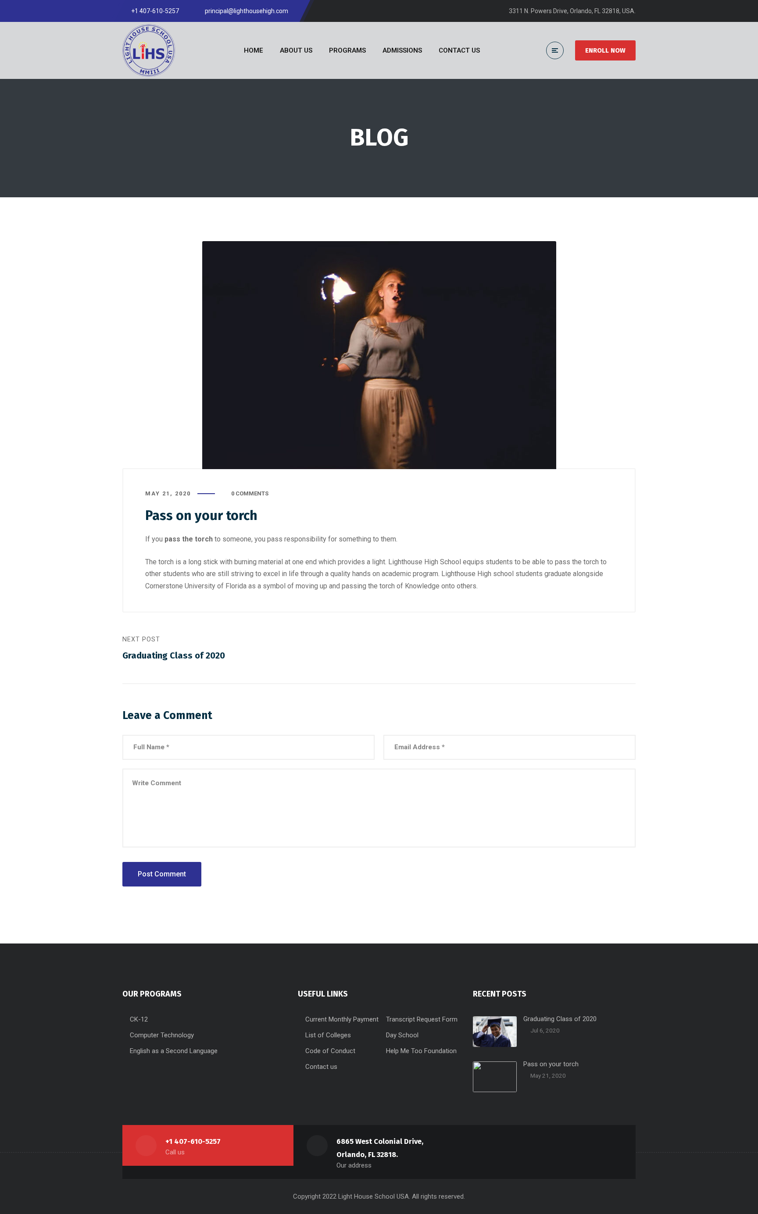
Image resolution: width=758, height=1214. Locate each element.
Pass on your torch (551, 1064)
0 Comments (249, 493)
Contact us (321, 1067)
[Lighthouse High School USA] (148, 50)
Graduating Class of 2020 (560, 1019)
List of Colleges (328, 1035)
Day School (402, 1035)
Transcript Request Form (422, 1019)
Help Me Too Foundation (421, 1051)
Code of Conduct (330, 1051)
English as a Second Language (174, 1051)
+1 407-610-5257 (193, 1141)
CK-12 (139, 1019)
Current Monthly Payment (342, 1019)
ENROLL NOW (605, 50)
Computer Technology (162, 1035)
